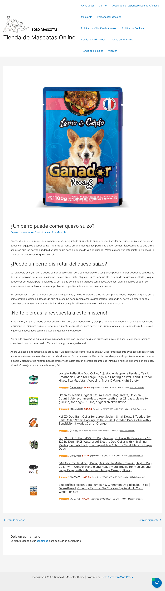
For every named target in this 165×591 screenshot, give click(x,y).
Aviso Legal (87, 5)
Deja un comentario (21, 232)
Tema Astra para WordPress (117, 577)
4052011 (75, 455)
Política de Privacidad (93, 39)
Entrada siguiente (150, 520)
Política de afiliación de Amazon (99, 28)
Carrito (103, 5)
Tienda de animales (92, 50)
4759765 (76, 498)
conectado (42, 540)
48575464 (76, 409)
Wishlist (112, 50)
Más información (137, 387)
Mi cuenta (86, 16)
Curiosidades (42, 232)
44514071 (76, 477)
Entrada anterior (14, 520)
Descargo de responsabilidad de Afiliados (135, 5)
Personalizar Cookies (109, 16)
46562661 (76, 387)
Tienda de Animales (121, 39)
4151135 (75, 430)
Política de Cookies (133, 28)
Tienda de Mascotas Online (39, 37)
